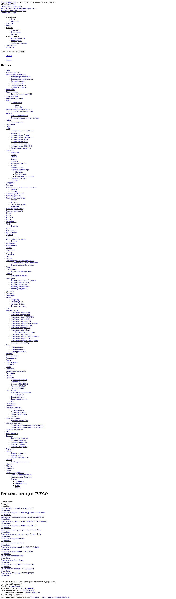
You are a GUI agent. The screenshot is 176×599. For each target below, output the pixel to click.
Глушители (10, 124)
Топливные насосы (18, 85)
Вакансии (15, 21)
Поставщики (16, 32)
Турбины (14, 181)
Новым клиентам (18, 38)
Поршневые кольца (18, 163)
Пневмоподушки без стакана (22, 265)
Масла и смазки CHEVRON (22, 137)
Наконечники (11, 245)
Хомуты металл (17, 455)
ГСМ (8, 129)
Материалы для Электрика (21, 477)
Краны (8, 228)
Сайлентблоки (12, 362)
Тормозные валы (17, 410)
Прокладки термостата (20, 287)
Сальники (10, 364)
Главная (9, 56)
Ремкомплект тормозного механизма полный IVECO (22, 517)
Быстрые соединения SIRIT (22, 111)
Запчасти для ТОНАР (14, 209)
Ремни (8, 345)
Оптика (14, 479)
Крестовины (11, 230)
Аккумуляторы (12, 92)
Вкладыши (15, 152)
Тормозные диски (13, 419)
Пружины (10, 291)
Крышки (9, 235)
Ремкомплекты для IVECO (21, 319)
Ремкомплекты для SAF (20, 330)
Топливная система (18, 178)
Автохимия (15, 133)
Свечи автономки (18, 81)
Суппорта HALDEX (19, 380)
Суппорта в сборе (18, 388)
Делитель (14, 226)
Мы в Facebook (20, 8)
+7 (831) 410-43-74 (32, 593)
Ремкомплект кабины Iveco (12, 560)
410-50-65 (11, 4)
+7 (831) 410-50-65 (27, 590)
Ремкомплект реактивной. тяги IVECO (17, 551)
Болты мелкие (16, 103)
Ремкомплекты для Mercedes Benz (24, 323)
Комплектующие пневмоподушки (24, 263)
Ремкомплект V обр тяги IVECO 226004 (17, 569)
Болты (8, 101)
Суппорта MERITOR (19, 384)
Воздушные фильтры (19, 438)
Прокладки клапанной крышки (23, 280)
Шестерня (15, 207)
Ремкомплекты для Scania (21, 334)
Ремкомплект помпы (19, 276)
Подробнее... (6, 510)
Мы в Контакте (7, 8)
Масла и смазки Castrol (20, 135)
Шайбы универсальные (20, 462)
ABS (17, 105)
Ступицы (9, 375)
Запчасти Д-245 (17, 302)
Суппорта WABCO (18, 386)
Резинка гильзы (17, 168)
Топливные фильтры (19, 442)
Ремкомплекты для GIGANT (22, 317)
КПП (8, 224)
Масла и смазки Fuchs (19, 139)
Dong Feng (15, 300)
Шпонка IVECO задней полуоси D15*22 (17, 508)
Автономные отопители (16, 75)
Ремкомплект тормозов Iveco (12, 538)
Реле (7, 308)
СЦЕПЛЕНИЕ (12, 390)
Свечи (8, 367)
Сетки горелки (17, 83)
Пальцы (9, 252)
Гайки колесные (17, 122)
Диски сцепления (18, 397)
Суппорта (10, 377)
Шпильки (10, 468)
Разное (8, 297)
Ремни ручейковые (18, 351)
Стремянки (10, 373)
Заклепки (9, 185)
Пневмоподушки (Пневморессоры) (20, 261)
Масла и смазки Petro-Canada (22, 131)
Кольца (13, 159)
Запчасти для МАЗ (13, 196)
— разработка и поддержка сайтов (50, 597)
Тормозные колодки (19, 414)
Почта (9, 6)
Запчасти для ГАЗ (13, 72)
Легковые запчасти (18, 306)
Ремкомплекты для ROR (20, 328)
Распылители (20, 174)
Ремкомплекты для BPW (21, 313)
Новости (9, 23)
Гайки (8, 120)
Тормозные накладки (14, 429)
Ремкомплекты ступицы (25, 332)
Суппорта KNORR (18, 382)
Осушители (10, 250)
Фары (17, 486)
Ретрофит (19, 107)
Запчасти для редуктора (15, 198)
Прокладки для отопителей (22, 79)
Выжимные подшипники (21, 393)
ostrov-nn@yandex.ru (15, 586)
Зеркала (9, 213)
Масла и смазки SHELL (20, 144)
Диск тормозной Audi (19, 421)
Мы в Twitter (32, 8)
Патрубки (10, 254)
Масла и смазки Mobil (19, 142)
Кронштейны (11, 232)
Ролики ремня (11, 358)
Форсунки (10, 449)
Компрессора (11, 222)
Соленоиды (10, 369)
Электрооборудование (15, 473)
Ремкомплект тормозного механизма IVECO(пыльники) (24, 521)
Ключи (8, 215)
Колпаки (9, 217)
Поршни (14, 165)
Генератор (15, 189)
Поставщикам (16, 41)
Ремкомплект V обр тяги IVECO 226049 (17, 564)
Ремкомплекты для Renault (21, 325)
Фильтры (9, 436)
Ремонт (9, 26)
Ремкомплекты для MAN (21, 321)
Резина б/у (19, 395)
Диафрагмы (10, 183)
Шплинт (14, 241)
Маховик (14, 161)
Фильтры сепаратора (19, 447)
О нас (13, 19)
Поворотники (21, 483)
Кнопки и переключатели (21, 475)
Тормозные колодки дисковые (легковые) (27, 427)
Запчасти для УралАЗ (14, 211)
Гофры (8, 126)
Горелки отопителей (19, 88)
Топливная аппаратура (20, 170)
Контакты (10, 47)
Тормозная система (13, 408)
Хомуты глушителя (18, 453)
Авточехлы (10, 90)
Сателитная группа (18, 204)
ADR (8, 70)
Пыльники (10, 293)
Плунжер (19, 172)
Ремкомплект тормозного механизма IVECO (19, 525)
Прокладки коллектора (20, 282)
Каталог (14, 34)
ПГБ (7, 256)
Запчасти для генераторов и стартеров (21, 187)
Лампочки (19, 481)
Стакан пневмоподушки (16, 371)
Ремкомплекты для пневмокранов (24, 341)
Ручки (8, 360)
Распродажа (15, 30)
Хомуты (9, 451)
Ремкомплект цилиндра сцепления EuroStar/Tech (21, 530)
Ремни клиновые (17, 347)
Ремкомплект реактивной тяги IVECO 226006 (20, 547)
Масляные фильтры (18, 440)
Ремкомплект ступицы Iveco (12, 543)
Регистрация (6, 13)
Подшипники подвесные (21, 271)
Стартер (14, 191)
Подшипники (11, 269)
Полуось (14, 202)
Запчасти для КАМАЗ (15, 194)
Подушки (10, 267)
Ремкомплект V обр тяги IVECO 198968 (17, 573)
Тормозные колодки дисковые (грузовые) (27, 425)
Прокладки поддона (19, 284)
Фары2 (18, 488)
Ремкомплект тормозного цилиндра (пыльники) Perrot (23, 513)
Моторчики (10, 243)
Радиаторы (10, 295)
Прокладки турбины (19, 289)
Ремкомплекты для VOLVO (22, 338)
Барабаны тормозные (14, 98)
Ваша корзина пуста (13, 11)
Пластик (9, 258)
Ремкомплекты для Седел (21, 343)
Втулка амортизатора (19, 116)
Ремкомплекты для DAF (20, 315)
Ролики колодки (12, 356)
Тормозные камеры (18, 412)
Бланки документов (19, 43)
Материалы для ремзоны (16, 239)
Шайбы (9, 460)
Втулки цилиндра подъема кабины (25, 118)
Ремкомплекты (12, 310)
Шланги (9, 466)
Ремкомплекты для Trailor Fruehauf (25, 336)
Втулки (9, 113)
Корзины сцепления (19, 399)
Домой (3, 6)
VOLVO (14, 200)
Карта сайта (17, 6)
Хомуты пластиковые (19, 457)
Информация (11, 45)
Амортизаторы (12, 96)
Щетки (8, 470)
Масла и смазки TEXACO (21, 146)
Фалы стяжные (12, 434)
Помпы (9, 274)
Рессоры (9, 354)
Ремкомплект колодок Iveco (12, 556)
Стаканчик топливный (24, 176)
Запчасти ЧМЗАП (18, 304)
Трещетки (15, 416)
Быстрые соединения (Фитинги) (19, 109)
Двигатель (10, 150)
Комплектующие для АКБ (21, 94)
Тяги (8, 432)
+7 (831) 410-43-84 (25, 588)
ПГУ (12, 401)
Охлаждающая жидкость (21, 148)
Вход (14, 13)
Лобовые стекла (12, 237)
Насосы (9, 248)
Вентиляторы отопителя (20, 77)
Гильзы (13, 155)
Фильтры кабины (18, 444)
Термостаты (10, 406)
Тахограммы (11, 403)
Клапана (14, 157)
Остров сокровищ (8, 2)
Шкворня (9, 464)
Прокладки (10, 278)
